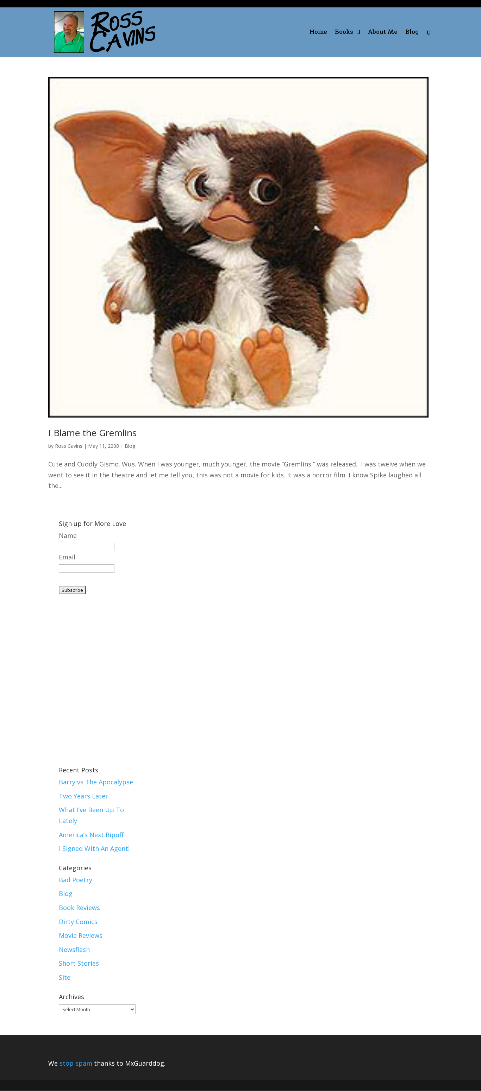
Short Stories (79, 963)
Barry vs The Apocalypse (96, 782)
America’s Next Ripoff (91, 834)
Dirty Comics (78, 921)
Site (64, 977)
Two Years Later (83, 796)
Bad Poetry (75, 880)
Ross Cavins (68, 446)
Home (318, 33)
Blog (412, 33)
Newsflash (74, 949)
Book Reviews (79, 907)
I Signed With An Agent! (94, 848)
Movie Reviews (80, 935)
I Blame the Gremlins (92, 432)
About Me (383, 33)
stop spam (76, 1063)
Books (344, 33)
